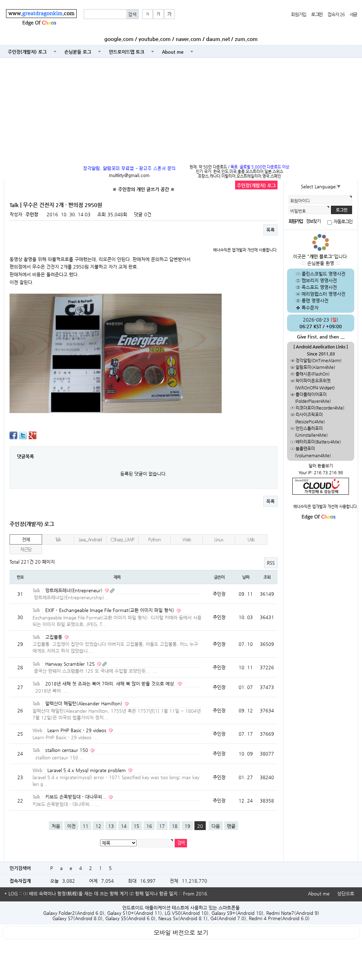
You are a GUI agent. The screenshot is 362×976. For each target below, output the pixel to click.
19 (187, 826)
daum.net (218, 39)
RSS (271, 562)
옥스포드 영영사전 (319, 287)
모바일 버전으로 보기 (181, 932)
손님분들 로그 (77, 51)
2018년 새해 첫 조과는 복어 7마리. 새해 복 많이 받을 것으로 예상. (111, 683)
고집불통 (54, 637)
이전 (71, 826)
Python (154, 539)
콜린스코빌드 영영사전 (323, 273)
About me (172, 51)
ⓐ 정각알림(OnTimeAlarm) (316, 360)
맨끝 (231, 826)
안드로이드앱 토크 (126, 51)
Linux (218, 539)
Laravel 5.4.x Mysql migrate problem (87, 770)
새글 (353, 14)
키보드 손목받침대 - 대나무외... (76, 796)
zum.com (246, 39)
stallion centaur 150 (67, 750)
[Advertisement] (181, 109)
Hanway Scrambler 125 (70, 663)
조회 (266, 577)
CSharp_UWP (122, 539)
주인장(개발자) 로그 (27, 51)
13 (111, 826)
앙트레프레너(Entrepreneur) (74, 590)
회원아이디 (300, 200)
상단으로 (345, 893)
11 (85, 826)
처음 (56, 826)
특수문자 (310, 307)
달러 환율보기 (321, 465)
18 (174, 826)
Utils (251, 539)
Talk (58, 539)
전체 (25, 539)
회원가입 (298, 14)
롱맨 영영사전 (315, 300)
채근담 (25, 549)
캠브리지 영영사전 (319, 280)
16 (149, 826)
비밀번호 (298, 210)
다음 (215, 826)
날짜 (245, 577)
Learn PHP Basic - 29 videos (77, 730)
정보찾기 (313, 221)
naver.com (188, 39)
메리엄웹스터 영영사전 (323, 293)
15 (136, 826)
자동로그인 (342, 221)
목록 (270, 230)
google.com (119, 39)
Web (186, 539)
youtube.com (155, 39)
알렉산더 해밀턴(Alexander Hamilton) (84, 703)
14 (124, 826)
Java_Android (90, 539)
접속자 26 (335, 14)
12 (98, 826)
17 (162, 826)
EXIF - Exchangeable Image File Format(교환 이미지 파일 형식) (110, 610)
